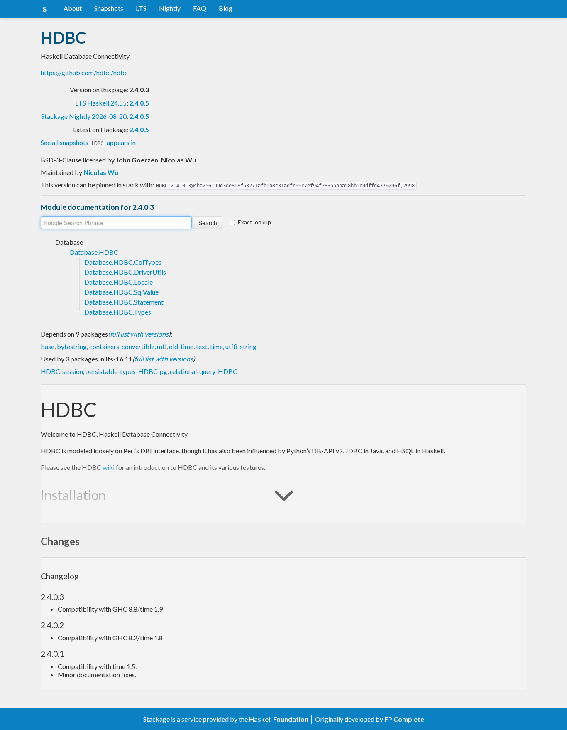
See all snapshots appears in (88, 142)
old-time (181, 346)
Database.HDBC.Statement (124, 302)
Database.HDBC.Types (117, 312)
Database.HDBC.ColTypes (122, 262)
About (73, 8)
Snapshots (108, 8)
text (202, 346)
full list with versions (139, 334)
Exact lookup (254, 222)
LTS (141, 8)
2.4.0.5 (139, 103)
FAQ (199, 8)
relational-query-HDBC (203, 371)
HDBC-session (62, 371)
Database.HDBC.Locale (118, 282)
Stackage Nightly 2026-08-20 (84, 116)
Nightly (170, 8)
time (216, 346)
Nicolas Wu (100, 172)
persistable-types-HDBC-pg (126, 371)
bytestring (72, 346)
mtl (161, 346)
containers (104, 346)
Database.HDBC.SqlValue (121, 292)
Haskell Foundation (278, 719)
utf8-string (241, 346)
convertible (138, 346)
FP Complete (404, 719)
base (47, 346)
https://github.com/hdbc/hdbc (84, 72)
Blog (225, 8)
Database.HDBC (94, 252)
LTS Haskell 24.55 (101, 103)
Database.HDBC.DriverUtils (125, 272)
